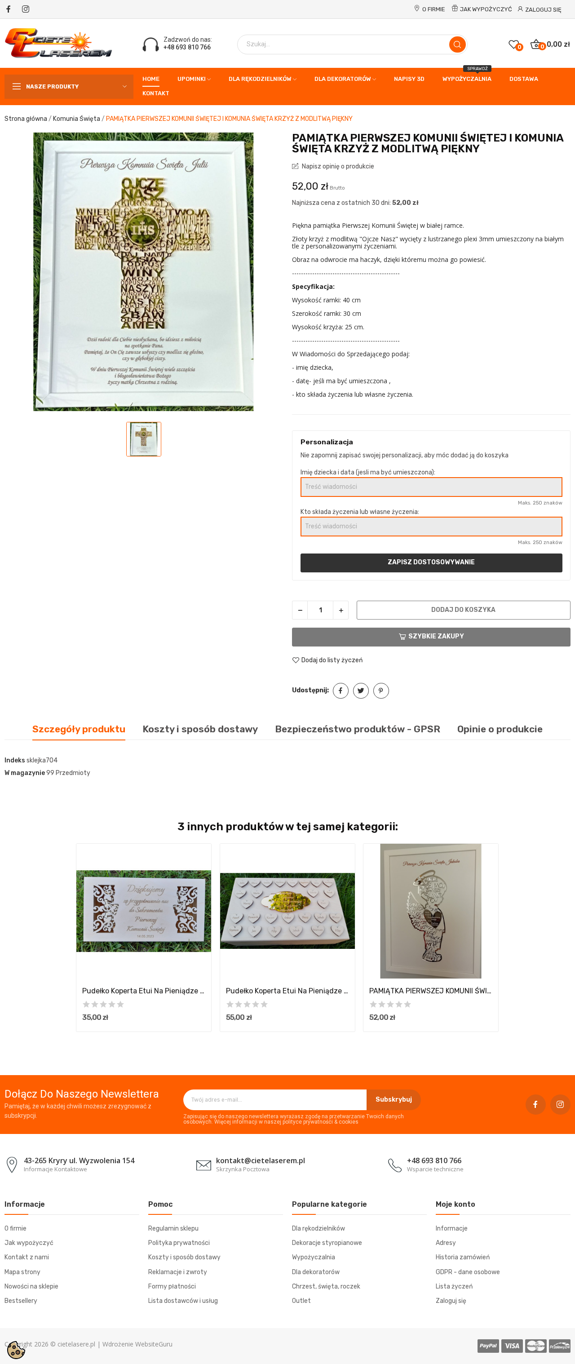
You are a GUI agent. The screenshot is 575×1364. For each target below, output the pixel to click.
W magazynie (24, 773)
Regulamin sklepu (173, 1228)
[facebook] (8, 9)
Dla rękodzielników (318, 1228)
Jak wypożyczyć (486, 9)
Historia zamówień (463, 1257)
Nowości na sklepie (31, 1286)
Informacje (452, 1228)
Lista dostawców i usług (183, 1301)
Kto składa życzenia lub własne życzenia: (360, 512)
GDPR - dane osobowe (468, 1272)
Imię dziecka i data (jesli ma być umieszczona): (368, 472)
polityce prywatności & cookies (320, 1122)
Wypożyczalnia (313, 1257)
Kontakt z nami (26, 1257)
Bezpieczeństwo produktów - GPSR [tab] (357, 729)
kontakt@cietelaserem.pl (260, 1160)
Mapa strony (22, 1272)
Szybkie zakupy (436, 636)
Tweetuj (361, 691)
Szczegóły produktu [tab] (78, 729)
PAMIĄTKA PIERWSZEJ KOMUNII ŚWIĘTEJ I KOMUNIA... (430, 991)
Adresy (446, 1243)
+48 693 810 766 (187, 47)
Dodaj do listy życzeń (332, 660)
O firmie (433, 9)
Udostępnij (341, 691)
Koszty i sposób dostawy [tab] (200, 729)
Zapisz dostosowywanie (431, 562)
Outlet (301, 1301)
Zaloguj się (451, 1301)
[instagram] (26, 9)
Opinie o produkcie (500, 729)
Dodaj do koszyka (463, 610)
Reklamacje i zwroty (177, 1272)
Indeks (14, 760)
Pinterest (381, 691)
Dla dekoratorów (316, 1272)
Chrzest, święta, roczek (326, 1286)
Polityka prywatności (179, 1243)
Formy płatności (172, 1286)
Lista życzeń (454, 1286)
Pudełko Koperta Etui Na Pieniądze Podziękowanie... (143, 991)
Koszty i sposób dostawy (184, 1257)
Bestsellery (20, 1301)
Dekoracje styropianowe (327, 1243)
